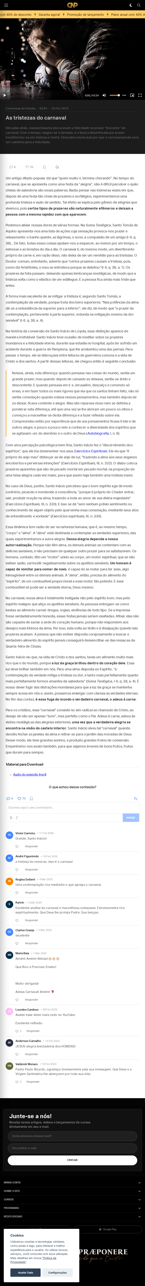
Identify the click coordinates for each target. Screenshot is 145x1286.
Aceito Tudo (25, 1272)
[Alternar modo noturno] (131, 5)
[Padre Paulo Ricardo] (72, 5)
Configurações (57, 1272)
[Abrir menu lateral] (6, 5)
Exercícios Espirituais (90, 451)
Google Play (109, 1229)
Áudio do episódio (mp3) (29, 774)
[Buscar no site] (139, 5)
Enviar (72, 1160)
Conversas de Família (20, 108)
